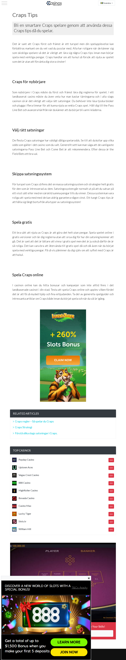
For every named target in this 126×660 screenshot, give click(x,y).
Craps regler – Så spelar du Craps (34, 421)
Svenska (107, 3)
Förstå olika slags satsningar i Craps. (36, 433)
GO (111, 460)
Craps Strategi (23, 427)
